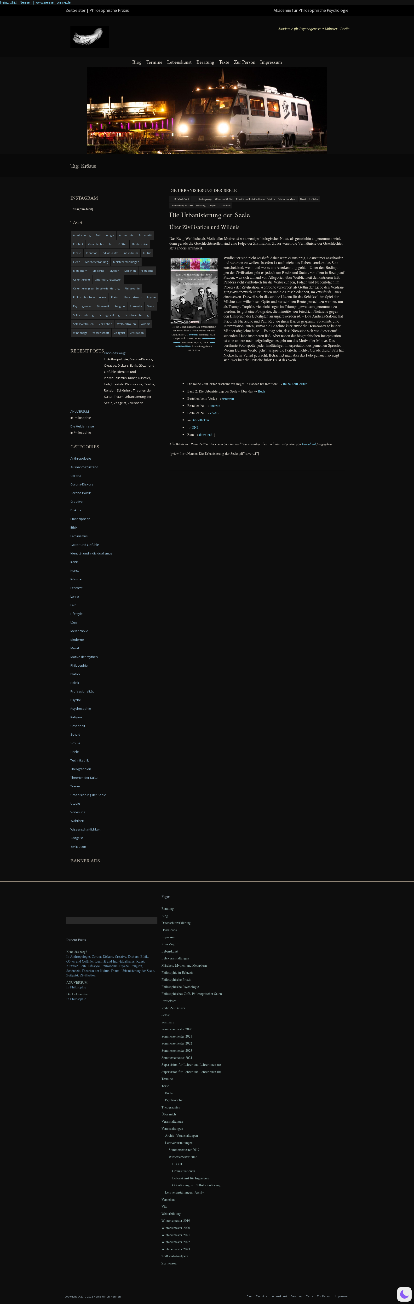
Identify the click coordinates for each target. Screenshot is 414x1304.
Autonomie (126, 235)
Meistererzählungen (126, 262)
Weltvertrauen (126, 324)
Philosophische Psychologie (180, 986)
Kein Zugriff (169, 944)
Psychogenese (82, 306)
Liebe (76, 262)
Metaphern (80, 270)
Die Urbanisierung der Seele (203, 190)
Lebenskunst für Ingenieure (190, 1178)
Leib (73, 605)
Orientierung (81, 279)
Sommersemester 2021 (176, 1036)
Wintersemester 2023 (175, 1249)
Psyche (151, 297)
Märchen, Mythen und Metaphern (184, 965)
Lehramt (76, 588)
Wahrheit (77, 821)
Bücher (170, 1093)
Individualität (110, 253)
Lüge (73, 622)
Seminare (167, 1022)
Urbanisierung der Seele (182, 205)
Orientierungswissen (108, 279)
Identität (91, 253)
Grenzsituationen (183, 1171)
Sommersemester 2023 (176, 1050)
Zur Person (244, 62)
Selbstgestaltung (109, 315)
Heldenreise (140, 244)
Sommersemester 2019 (184, 1149)
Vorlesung (201, 205)
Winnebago (80, 333)
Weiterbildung (171, 1213)
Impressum (271, 62)
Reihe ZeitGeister (173, 1008)
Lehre (74, 596)
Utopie (75, 803)
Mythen (114, 270)
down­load (205, 434)
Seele (150, 306)
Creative (76, 501)
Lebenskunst (179, 62)
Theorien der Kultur (309, 199)
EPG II (177, 1164)
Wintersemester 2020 (175, 1227)
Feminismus (79, 536)
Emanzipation (80, 519)
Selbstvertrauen (83, 324)
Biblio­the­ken (200, 420)
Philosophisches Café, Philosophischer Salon (191, 993)
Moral (74, 648)
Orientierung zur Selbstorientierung (96, 288)
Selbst (165, 1015)
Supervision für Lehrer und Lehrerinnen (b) (191, 1071)
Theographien (80, 769)
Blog (137, 62)
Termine (154, 62)
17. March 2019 (181, 199)
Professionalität (82, 691)
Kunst (74, 570)
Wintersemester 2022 (175, 1242)
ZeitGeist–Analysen (174, 1256)
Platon (115, 297)
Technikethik (79, 760)
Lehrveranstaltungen (175, 958)
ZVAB (214, 412)
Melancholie (79, 631)
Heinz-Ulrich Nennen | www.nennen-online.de (35, 2)
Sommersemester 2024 (176, 1057)
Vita (164, 1206)
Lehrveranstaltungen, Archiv (184, 1192)
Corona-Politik (80, 493)
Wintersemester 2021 (175, 1235)
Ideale (77, 253)
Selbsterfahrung (83, 315)
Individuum (130, 253)
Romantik (136, 306)
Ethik (73, 527)
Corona (75, 475)
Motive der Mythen (287, 199)
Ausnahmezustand (84, 467)
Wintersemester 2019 (175, 1220)
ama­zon (215, 405)
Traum (75, 786)
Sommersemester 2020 (176, 1029)
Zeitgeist (212, 205)
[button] (404, 1294)
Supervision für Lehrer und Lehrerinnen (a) (191, 1064)
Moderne (271, 199)
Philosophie (132, 288)
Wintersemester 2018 (183, 1156)
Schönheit (77, 726)
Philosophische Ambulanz (89, 297)
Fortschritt (145, 235)
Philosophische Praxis (176, 979)
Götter (122, 244)
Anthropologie (206, 199)
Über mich (168, 1114)
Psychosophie (80, 708)
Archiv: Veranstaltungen (181, 1135)
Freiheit (78, 244)
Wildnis (145, 324)
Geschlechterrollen (100, 244)
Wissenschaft (100, 333)
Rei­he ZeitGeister (295, 383)
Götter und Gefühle (224, 199)
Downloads (169, 930)
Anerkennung (82, 235)
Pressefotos (168, 1000)
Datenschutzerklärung (176, 922)
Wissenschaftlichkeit (85, 829)
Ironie (74, 562)
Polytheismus (133, 297)
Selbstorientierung (137, 315)
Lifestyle (76, 614)
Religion (120, 306)
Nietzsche (147, 270)
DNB (195, 427)
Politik (74, 683)
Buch (261, 391)
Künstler (76, 579)
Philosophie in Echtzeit (177, 972)
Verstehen (105, 324)
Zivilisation (224, 205)
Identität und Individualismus (250, 199)
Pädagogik (103, 306)
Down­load (309, 444)
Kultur (147, 253)
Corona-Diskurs (81, 484)
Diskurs (75, 510)
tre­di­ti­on (193, 334)
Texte (224, 62)
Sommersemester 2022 (176, 1043)
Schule (75, 743)
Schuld (75, 734)
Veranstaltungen (172, 1121)
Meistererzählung (96, 262)
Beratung (205, 62)
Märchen (130, 270)
